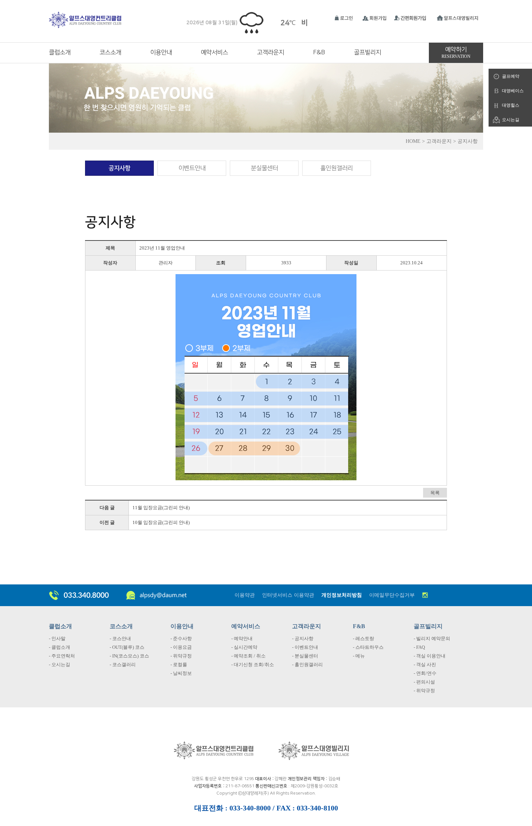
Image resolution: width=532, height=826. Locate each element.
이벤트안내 (192, 168)
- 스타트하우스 (368, 647)
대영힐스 (510, 105)
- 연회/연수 (425, 673)
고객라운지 (270, 52)
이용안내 (161, 52)
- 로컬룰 (178, 664)
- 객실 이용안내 (430, 656)
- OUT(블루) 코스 (127, 647)
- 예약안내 (242, 638)
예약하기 (456, 52)
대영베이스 (513, 90)
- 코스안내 (120, 638)
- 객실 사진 (425, 664)
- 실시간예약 (244, 647)
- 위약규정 (181, 656)
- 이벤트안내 (305, 647)
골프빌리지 (367, 52)
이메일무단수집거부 (392, 595)
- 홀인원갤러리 (307, 664)
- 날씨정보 (181, 673)
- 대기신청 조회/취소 (252, 664)
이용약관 (245, 595)
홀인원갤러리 (336, 168)
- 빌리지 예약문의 (432, 638)
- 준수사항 (181, 638)
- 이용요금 (181, 647)
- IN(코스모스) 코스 (129, 656)
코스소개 (110, 52)
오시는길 (510, 119)
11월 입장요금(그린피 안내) (161, 507)
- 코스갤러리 (123, 664)
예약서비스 (214, 52)
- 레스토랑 (363, 638)
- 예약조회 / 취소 (248, 656)
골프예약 (510, 76)
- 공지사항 (302, 638)
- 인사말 (57, 638)
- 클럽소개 (59, 647)
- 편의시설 (424, 682)
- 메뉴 (359, 656)
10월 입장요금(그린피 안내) (161, 522)
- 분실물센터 (305, 656)
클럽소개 (60, 52)
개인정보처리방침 (341, 595)
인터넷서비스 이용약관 (288, 595)
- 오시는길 (59, 664)
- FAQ (419, 647)
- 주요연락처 (62, 656)
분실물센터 (264, 168)
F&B (319, 52)
